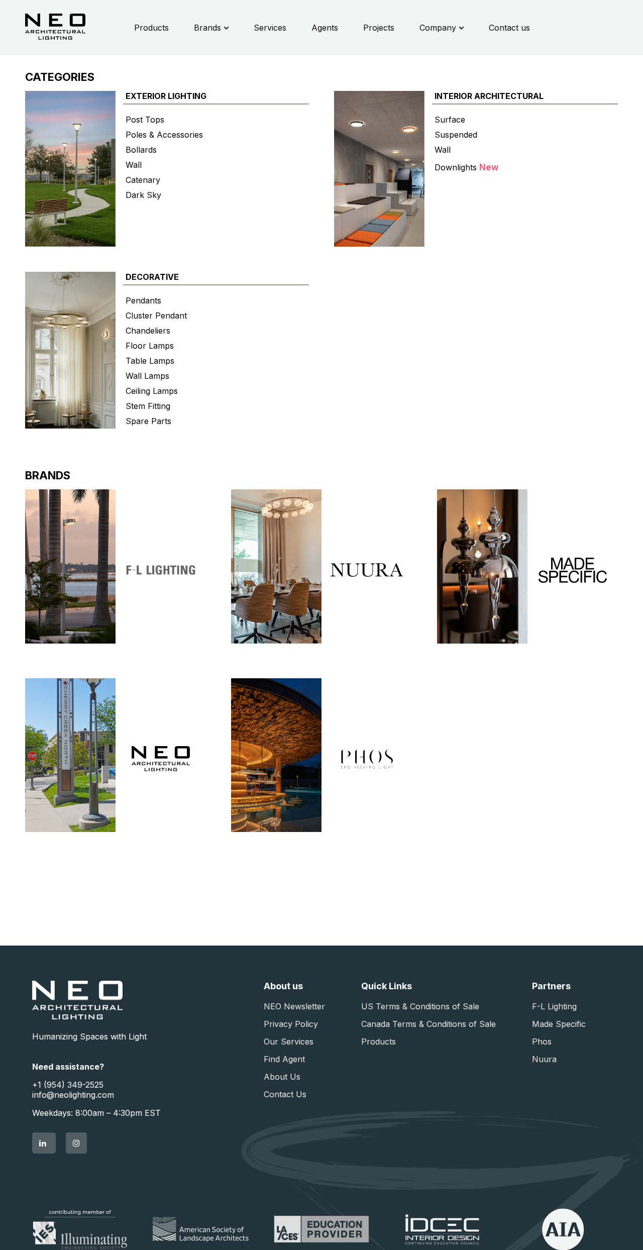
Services (270, 28)
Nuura (544, 1059)
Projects (378, 28)
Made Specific (559, 1024)
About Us (282, 1077)
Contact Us (285, 1094)
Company (439, 28)
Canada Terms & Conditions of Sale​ (428, 1024)
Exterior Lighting (166, 96)
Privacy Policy (291, 1024)
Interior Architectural (489, 96)
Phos (542, 1041)
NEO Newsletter (294, 1006)
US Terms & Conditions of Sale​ (420, 1006)
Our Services (288, 1041)
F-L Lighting (554, 1006)
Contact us (509, 28)
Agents (324, 28)
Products (151, 28)
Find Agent (284, 1059)
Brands (209, 28)
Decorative (152, 277)
